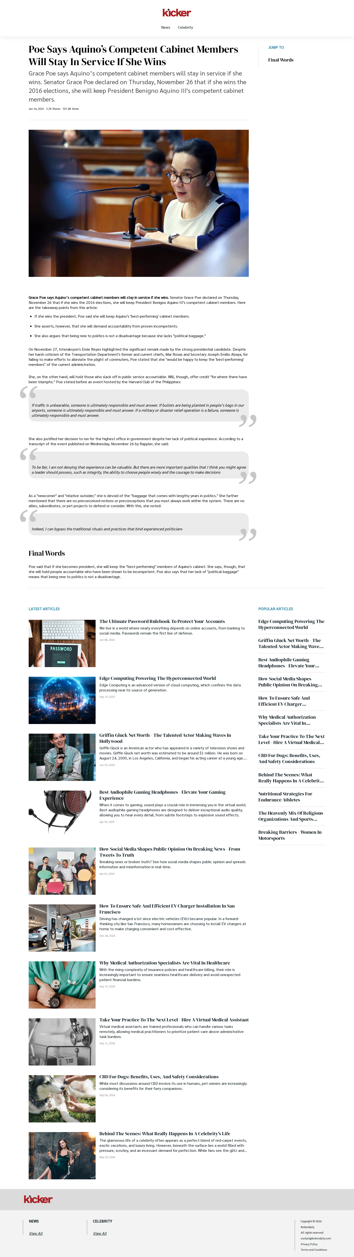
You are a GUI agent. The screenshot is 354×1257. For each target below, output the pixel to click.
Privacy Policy (309, 1244)
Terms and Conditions (314, 1249)
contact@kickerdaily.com (316, 1238)
